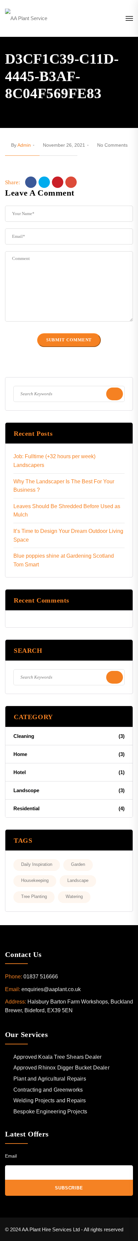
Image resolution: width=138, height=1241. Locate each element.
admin (24, 145)
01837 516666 (40, 976)
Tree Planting (34, 896)
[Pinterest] (57, 182)
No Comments (112, 145)
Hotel (69, 772)
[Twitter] (44, 182)
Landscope (69, 790)
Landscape (77, 880)
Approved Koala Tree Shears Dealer (57, 1057)
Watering (74, 896)
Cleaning (69, 736)
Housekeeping (35, 880)
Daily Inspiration (36, 864)
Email (11, 1156)
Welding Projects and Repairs (49, 1100)
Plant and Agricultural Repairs (49, 1079)
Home (69, 754)
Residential (69, 808)
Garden (78, 864)
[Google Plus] (71, 182)
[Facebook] (31, 182)
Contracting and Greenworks (48, 1090)
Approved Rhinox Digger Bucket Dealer (61, 1068)
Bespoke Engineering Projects (50, 1111)
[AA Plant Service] (26, 18)
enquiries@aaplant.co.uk (51, 989)
